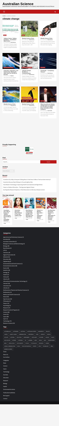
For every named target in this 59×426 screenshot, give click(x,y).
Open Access (6, 299)
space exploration (26, 346)
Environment (27, 337)
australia (23, 331)
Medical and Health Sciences (10, 294)
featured (41, 337)
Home (4, 351)
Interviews (6, 286)
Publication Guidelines (9, 392)
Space (31, 100)
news (5, 343)
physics (27, 343)
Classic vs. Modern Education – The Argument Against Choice (18, 187)
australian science (31, 331)
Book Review (6, 248)
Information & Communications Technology (14, 281)
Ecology (6, 337)
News (5, 35)
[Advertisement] (29, 131)
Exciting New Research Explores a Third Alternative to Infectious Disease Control (24, 190)
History (5, 277)
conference (31, 334)
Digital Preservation (8, 255)
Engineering (29, 97)
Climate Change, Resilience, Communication (26, 72)
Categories (6, 360)
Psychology (6, 305)
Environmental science (8, 67)
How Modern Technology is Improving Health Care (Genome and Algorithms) (22, 184)
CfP (4, 250)
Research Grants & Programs (10, 310)
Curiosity (43, 334)
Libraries (5, 288)
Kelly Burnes (13, 42)
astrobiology (7, 331)
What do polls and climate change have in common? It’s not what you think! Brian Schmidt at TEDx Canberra (48, 107)
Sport (4, 319)
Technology (6, 321)
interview (20, 340)
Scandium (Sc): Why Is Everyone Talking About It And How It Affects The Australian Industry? (27, 179)
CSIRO (37, 334)
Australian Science (18, 4)
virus (52, 346)
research (41, 343)
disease (49, 334)
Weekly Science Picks (28, 38)
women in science (8, 349)
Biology (49, 207)
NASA (45, 340)
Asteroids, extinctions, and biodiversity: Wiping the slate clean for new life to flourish (11, 72)
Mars (35, 340)
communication (22, 334)
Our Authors (6, 357)
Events (5, 268)
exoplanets (34, 337)
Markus (12, 75)
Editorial (5, 257)
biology (48, 331)
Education (39, 207)
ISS (25, 340)
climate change (13, 334)
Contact (5, 398)
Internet (5, 283)
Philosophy (6, 301)
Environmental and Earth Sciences (29, 99)
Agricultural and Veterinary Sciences (12, 237)
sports (34, 346)
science (47, 343)
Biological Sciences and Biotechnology (13, 244)
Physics (5, 303)
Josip (5, 223)
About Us (5, 354)
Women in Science (8, 323)
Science (27, 100)
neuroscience (51, 340)
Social (4, 314)
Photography (20, 343)
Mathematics (6, 292)
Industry (5, 279)
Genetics (27, 205)
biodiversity (41, 331)
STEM (39, 346)
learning (30, 340)
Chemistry (43, 67)
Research (5, 308)
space (18, 346)
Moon (40, 340)
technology (46, 346)
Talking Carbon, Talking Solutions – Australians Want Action (10, 40)
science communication (9, 346)
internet (14, 340)
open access (12, 343)
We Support (6, 395)
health (52, 337)
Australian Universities (9, 241)
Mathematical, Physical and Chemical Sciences (15, 290)
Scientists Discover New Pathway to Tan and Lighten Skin (18, 182)
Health (16, 207)
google (47, 337)
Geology (5, 272)
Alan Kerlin (49, 110)
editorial (12, 337)
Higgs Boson (7, 340)
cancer (6, 334)
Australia (24, 97)
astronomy (15, 331)
